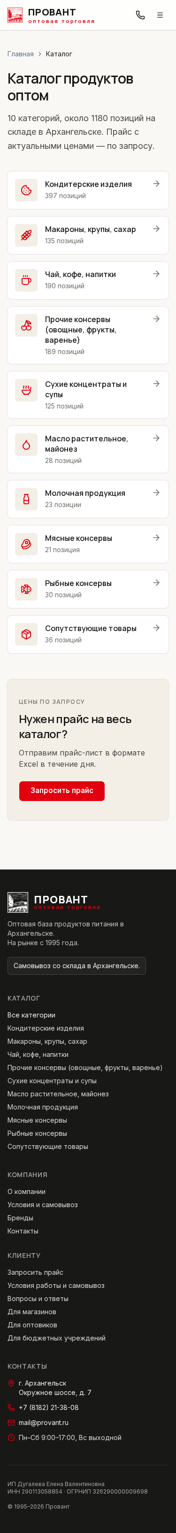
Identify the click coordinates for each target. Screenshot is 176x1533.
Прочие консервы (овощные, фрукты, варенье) (85, 1067)
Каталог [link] (59, 54)
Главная (21, 54)
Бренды (20, 1218)
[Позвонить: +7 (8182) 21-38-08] (140, 15)
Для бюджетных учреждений (57, 1338)
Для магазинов (32, 1312)
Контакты (23, 1231)
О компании (27, 1191)
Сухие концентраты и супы (52, 1081)
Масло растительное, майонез (58, 1094)
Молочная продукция (43, 1107)
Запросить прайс (62, 790)
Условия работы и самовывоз (56, 1285)
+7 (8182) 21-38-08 (49, 1407)
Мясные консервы (37, 1120)
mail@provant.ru (44, 1422)
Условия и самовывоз (43, 1205)
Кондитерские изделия (46, 1028)
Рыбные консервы (37, 1133)
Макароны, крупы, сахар (47, 1041)
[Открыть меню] (160, 15)
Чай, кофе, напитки (38, 1054)
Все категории (31, 1015)
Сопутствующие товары (48, 1146)
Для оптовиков (32, 1325)
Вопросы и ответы (38, 1298)
